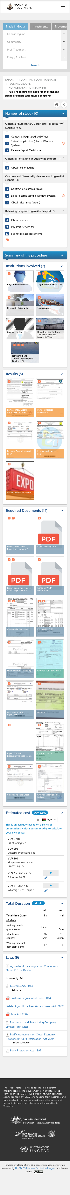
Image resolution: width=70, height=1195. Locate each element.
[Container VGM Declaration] (50, 575)
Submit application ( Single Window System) (32, 143)
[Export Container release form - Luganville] (20, 575)
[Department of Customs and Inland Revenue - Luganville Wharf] (50, 328)
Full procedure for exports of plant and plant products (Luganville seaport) (32, 94)
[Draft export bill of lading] (20, 658)
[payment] (50, 699)
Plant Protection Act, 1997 (25, 1050)
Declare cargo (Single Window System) (33, 195)
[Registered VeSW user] (20, 281)
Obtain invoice (19, 220)
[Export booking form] (50, 534)
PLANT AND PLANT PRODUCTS (37, 79)
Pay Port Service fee (22, 227)
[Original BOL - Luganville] (50, 658)
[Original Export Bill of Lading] (50, 782)
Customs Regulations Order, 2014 (30, 998)
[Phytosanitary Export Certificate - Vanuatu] (20, 397)
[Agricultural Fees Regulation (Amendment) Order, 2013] (8, 966)
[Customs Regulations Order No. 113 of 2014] (8, 998)
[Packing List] (50, 617)
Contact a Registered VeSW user (30, 136)
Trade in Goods (15, 26)
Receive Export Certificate (26, 150)
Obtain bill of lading (22, 167)
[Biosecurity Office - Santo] (20, 305)
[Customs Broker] (20, 328)
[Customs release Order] (20, 782)
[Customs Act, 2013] (8, 986)
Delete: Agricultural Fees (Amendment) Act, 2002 (35, 1006)
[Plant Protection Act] (8, 1050)
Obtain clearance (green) (25, 202)
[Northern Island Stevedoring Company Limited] (25, 352)
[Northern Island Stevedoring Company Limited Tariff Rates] (8, 1022)
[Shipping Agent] (50, 305)
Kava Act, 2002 (19, 1014)
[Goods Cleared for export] (20, 480)
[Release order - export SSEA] (50, 439)
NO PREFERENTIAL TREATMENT (27, 87)
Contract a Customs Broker (27, 189)
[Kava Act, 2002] (8, 1014)
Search (35, 65)
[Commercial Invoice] (20, 617)
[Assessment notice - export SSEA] (20, 699)
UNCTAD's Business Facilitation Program (35, 1168)
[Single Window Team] (50, 281)
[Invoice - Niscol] (50, 741)
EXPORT (10, 79)
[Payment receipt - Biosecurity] (50, 397)
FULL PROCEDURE (20, 83)
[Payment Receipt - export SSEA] (20, 439)
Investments (40, 26)
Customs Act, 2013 (21, 986)
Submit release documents (26, 233)
